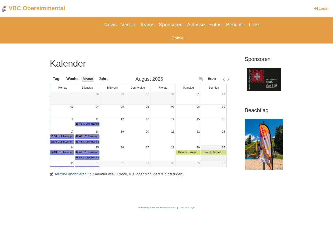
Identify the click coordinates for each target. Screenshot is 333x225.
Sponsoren (171, 24)
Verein (128, 24)
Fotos (215, 24)
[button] (223, 79)
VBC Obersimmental (37, 8)
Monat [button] (88, 79)
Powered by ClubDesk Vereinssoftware (156, 207)
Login (323, 8)
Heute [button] (212, 78)
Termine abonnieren (70, 174)
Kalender (158, 38)
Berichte (235, 24)
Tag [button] (56, 79)
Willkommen (86, 24)
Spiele (177, 38)
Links (254, 24)
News (110, 24)
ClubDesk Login (187, 207)
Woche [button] (72, 79)
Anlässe (196, 24)
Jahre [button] (104, 79)
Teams (147, 24)
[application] (140, 122)
